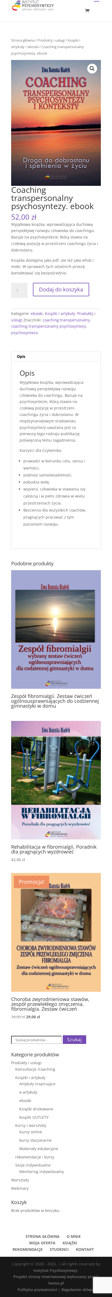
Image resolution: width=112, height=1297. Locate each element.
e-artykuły (28, 1092)
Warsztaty (20, 1179)
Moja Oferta (42, 1242)
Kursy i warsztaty (30, 1125)
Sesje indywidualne (33, 1165)
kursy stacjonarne (35, 1140)
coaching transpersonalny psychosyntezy (48, 326)
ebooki (33, 46)
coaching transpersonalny (66, 319)
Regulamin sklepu (78, 1289)
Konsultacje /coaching (35, 1069)
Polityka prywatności (37, 1289)
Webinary (20, 1188)
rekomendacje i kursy (34, 1157)
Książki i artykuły (60, 313)
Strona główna (23, 40)
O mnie (74, 1236)
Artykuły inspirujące (37, 1083)
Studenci (59, 1249)
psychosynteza (24, 332)
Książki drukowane (36, 1108)
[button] (92, 68)
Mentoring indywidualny (41, 1171)
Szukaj (74, 1040)
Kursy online (30, 1131)
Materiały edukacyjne (38, 1148)
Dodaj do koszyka (61, 289)
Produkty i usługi (51, 40)
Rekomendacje (28, 1249)
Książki (70, 1242)
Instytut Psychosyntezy (55, 1270)
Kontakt (85, 1249)
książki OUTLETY (34, 1117)
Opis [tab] (21, 356)
